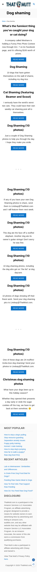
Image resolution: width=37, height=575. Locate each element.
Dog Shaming (18, 66)
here (6, 559)
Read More (19, 60)
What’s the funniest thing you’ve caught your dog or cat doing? (18, 30)
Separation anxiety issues (14, 440)
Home (4, 21)
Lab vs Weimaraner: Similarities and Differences (17, 467)
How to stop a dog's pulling (15, 435)
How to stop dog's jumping (15, 449)
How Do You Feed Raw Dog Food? (18, 491)
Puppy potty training (12, 443)
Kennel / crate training (13, 446)
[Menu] (3, 4)
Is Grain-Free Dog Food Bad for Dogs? (17, 474)
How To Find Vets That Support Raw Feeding (17, 485)
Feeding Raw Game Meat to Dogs (18, 480)
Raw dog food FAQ (12, 455)
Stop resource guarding (13, 438)
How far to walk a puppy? (14, 452)
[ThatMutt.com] (18, 4)
